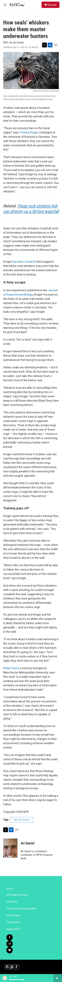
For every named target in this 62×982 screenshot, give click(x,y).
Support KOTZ (13, 929)
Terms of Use (13, 922)
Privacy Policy (13, 915)
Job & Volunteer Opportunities (21, 908)
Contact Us (11, 902)
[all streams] (58, 978)
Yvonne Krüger (29, 132)
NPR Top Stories (22, 819)
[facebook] (9, 937)
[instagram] (9, 944)
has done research (24, 261)
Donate (51, 4)
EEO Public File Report (17, 895)
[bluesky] (9, 950)
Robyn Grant (11, 668)
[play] (5, 978)
